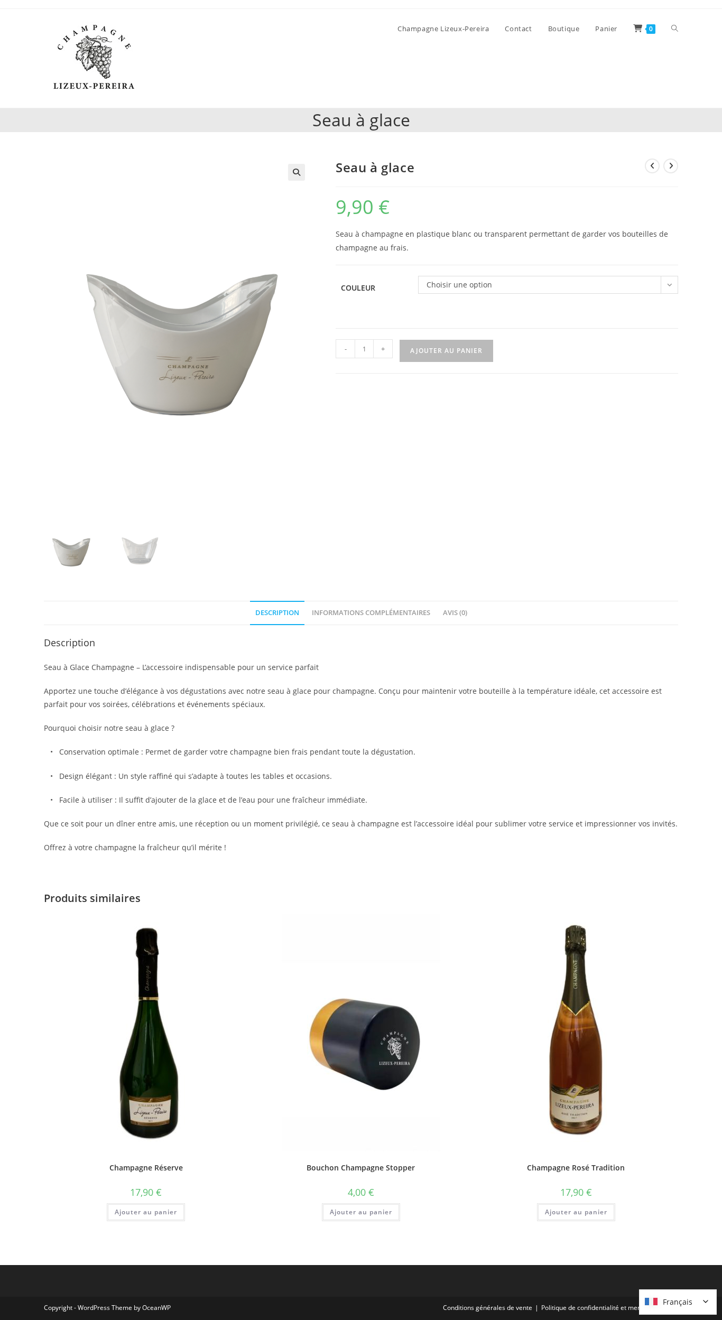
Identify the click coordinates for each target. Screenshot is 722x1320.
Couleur (358, 288)
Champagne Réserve (146, 1168)
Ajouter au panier (446, 350)
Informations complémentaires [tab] (371, 612)
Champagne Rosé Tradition (576, 1168)
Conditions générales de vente (487, 1307)
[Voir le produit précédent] (652, 166)
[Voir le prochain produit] (670, 166)
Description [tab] (277, 612)
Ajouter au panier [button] (146, 1211)
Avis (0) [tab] (455, 612)
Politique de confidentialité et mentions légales (609, 1307)
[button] (296, 172)
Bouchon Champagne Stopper (361, 1168)
